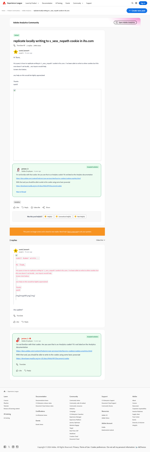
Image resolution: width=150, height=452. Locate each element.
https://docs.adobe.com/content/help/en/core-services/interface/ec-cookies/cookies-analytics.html (48, 178)
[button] (137, 10)
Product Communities (14, 10)
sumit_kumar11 (24, 51)
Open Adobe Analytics (127, 22)
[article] (56, 286)
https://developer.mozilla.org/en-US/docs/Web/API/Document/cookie (39, 186)
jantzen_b (25, 169)
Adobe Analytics (26, 10)
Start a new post (72, 232)
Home (3, 10)
